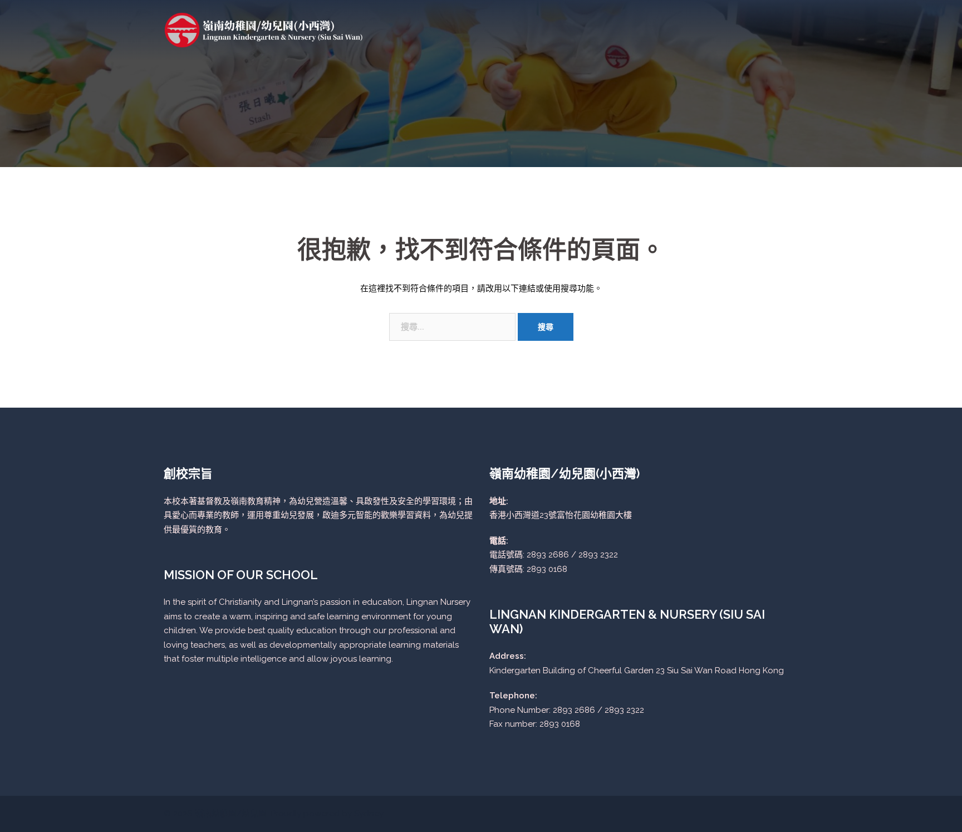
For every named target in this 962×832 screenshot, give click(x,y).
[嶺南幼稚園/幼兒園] (264, 30)
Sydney (369, 814)
